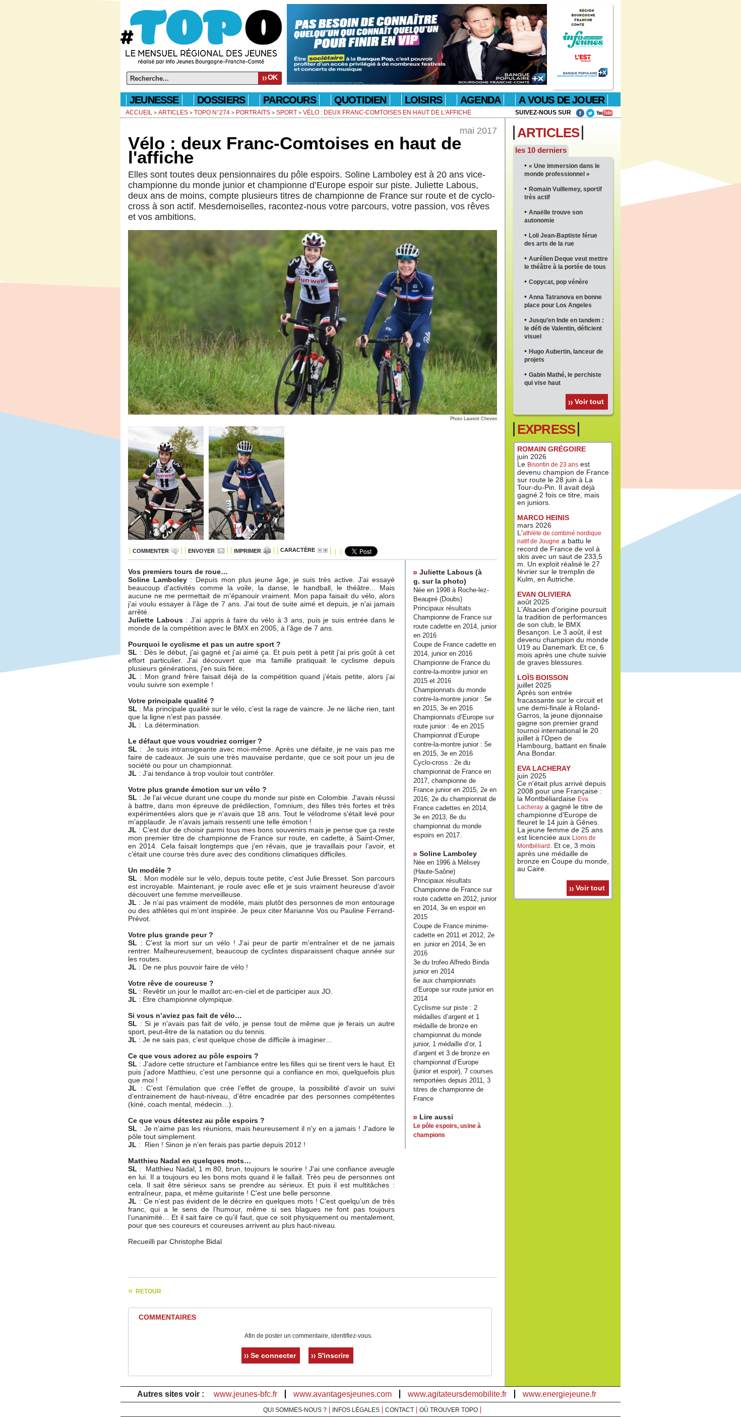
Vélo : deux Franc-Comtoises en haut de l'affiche (387, 112)
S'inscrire (333, 1355)
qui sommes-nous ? (295, 1409)
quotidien (360, 99)
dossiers (221, 99)
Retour (148, 1291)
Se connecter (273, 1355)
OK (272, 77)
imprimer (247, 551)
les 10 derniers (541, 150)
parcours (289, 99)
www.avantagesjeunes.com (342, 1394)
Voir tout (589, 402)
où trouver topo (448, 1409)
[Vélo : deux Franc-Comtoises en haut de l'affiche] (312, 412)
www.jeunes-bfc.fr (245, 1394)
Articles (173, 112)
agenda (480, 99)
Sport (286, 112)
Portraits (253, 112)
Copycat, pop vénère (558, 282)
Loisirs (423, 99)
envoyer (201, 551)
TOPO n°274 (212, 112)
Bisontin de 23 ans (552, 464)
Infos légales (356, 1409)
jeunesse (154, 99)
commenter (151, 551)
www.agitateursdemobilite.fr (457, 1394)
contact (399, 1409)
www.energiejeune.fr (559, 1394)
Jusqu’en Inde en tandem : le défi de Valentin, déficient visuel (564, 328)
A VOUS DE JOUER (561, 99)
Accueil (139, 112)
